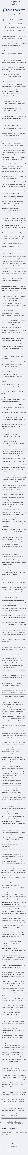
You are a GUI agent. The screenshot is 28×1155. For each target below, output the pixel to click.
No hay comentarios (16, 30)
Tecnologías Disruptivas (14, 1123)
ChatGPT (10, 1122)
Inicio (14, 1143)
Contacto (14, 1147)
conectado (16, 1132)
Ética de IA (17, 1122)
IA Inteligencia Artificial (17, 27)
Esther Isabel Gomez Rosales (16, 20)
